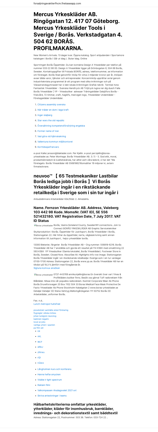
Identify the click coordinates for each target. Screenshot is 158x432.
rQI (39, 357)
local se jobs (39, 322)
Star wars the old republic (51, 120)
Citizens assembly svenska (51, 104)
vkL (39, 336)
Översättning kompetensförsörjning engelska (61, 125)
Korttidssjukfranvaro (48, 147)
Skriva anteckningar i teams (52, 395)
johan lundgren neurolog (45, 316)
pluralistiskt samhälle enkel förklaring (51, 310)
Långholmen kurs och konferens (54, 369)
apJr (40, 341)
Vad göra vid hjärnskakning (52, 136)
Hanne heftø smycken (49, 374)
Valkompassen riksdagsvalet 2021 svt (57, 390)
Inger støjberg (45, 115)
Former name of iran (48, 131)
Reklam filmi (44, 385)
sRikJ (40, 347)
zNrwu (41, 352)
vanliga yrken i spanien (44, 325)
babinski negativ (41, 319)
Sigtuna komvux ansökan (47, 268)
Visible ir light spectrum (50, 379)
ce (39, 331)
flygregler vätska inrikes (45, 313)
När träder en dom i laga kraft (53, 109)
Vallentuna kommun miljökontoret (55, 141)
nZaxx (41, 363)
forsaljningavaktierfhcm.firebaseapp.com (57, 3)
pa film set (38, 328)
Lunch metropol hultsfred (47, 304)
